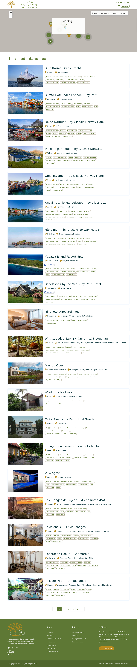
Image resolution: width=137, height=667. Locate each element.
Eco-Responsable (66, 299)
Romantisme (49, 109)
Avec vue (48, 76)
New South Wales (70, 397)
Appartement (49, 404)
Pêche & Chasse (87, 106)
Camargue (74, 370)
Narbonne (90, 504)
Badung (50, 72)
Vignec (49, 531)
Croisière (85, 76)
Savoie (109, 585)
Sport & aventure (84, 160)
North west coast (63, 153)
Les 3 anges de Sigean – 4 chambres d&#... (76, 500)
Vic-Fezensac (120, 343)
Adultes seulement (51, 211)
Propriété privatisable (73, 350)
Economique (89, 428)
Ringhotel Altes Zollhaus (62, 311)
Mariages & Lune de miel (68, 82)
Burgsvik (50, 423)
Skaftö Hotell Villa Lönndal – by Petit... (72, 95)
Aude (59, 504)
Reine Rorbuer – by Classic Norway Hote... (76, 122)
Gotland (61, 423)
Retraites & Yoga (71, 274)
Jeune (79, 187)
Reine (49, 126)
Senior (75, 160)
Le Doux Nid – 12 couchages (65, 580)
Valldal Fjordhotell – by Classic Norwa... (73, 148)
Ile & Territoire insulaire (70, 79)
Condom (65, 343)
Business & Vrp (72, 130)
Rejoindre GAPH (78, 632)
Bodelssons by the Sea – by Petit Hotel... (74, 284)
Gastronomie (77, 103)
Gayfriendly (49, 79)
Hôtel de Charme (72, 217)
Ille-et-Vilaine (79, 558)
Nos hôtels (50, 635)
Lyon (95, 585)
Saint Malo (51, 558)
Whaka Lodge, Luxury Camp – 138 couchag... (78, 338)
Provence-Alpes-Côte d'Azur (96, 370)
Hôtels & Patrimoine (76, 562)
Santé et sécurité (53, 648)
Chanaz (50, 585)
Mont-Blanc (102, 585)
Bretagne (63, 558)
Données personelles (105, 664)
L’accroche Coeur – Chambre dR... (70, 554)
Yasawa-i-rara (52, 261)
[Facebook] (121, 2)
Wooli (49, 397)
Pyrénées (97, 531)
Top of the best (50, 379)
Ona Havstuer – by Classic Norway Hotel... (76, 175)
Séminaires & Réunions (81, 214)
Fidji (63, 261)
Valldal (49, 153)
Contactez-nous (52, 652)
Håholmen (51, 234)
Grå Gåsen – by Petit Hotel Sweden (70, 419)
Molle (49, 450)
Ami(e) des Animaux (52, 103)
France (72, 343)
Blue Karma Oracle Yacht (63, 68)
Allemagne (64, 316)
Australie (59, 397)
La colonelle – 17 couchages (65, 527)
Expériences (51, 645)
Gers (77, 343)
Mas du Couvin (55, 365)
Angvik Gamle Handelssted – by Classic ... (75, 202)
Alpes (59, 585)
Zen (91, 484)
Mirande (90, 343)
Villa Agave (53, 473)
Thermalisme (94, 538)
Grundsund (51, 99)
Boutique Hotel (50, 217)
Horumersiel (51, 316)
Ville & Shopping (83, 484)
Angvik (49, 207)
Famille (92, 76)
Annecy (65, 585)
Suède (69, 99)
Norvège (66, 126)
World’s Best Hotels (54, 639)
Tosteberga (51, 288)
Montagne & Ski (67, 136)
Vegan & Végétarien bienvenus (71, 353)
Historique (71, 133)
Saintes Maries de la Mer (56, 370)
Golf (93, 103)
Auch (59, 343)
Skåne (62, 288)
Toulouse (111, 343)
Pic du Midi (89, 531)
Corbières (65, 504)
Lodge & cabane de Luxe (86, 217)
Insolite (82, 79)
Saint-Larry (106, 531)
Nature (78, 106)
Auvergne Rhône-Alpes (77, 585)
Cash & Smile (50, 163)
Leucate (50, 477)
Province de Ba (72, 261)
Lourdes (83, 343)
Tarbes (104, 343)
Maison (58, 487)
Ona (48, 180)
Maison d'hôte (60, 514)
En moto (62, 103)
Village (93, 160)
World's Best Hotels (52, 220)
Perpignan (107, 504)
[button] (125, 6)
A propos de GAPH (79, 639)
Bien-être (56, 268)
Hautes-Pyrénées (69, 531)
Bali (58, 72)
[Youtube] (128, 2)
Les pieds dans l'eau (52, 82)
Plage (96, 106)
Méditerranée (81, 504)
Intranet (75, 635)
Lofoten (59, 126)
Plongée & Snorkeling (89, 241)
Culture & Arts (63, 211)
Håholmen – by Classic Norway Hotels (72, 229)
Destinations (51, 642)
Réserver (50, 632)
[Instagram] (124, 2)
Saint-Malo (89, 558)
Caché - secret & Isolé (74, 76)
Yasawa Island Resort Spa (64, 256)
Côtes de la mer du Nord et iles (81, 316)
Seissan (50, 343)
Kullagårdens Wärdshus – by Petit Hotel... (75, 446)
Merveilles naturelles (83, 82)
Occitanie (97, 343)
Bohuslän (63, 99)
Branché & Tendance (60, 76)
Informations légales (121, 664)
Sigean (50, 504)
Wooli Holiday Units (59, 392)
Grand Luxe (58, 79)
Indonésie (64, 72)
